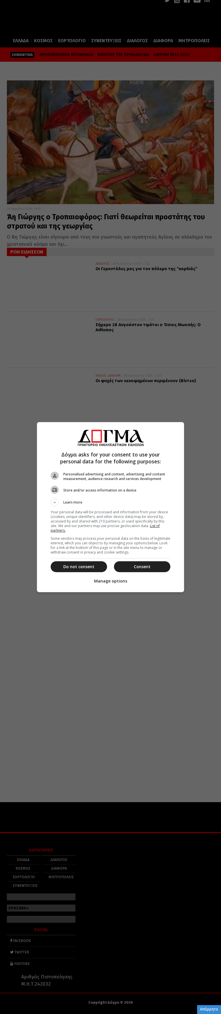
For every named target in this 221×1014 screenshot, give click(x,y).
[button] (110, 502)
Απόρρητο (209, 1009)
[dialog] (110, 507)
